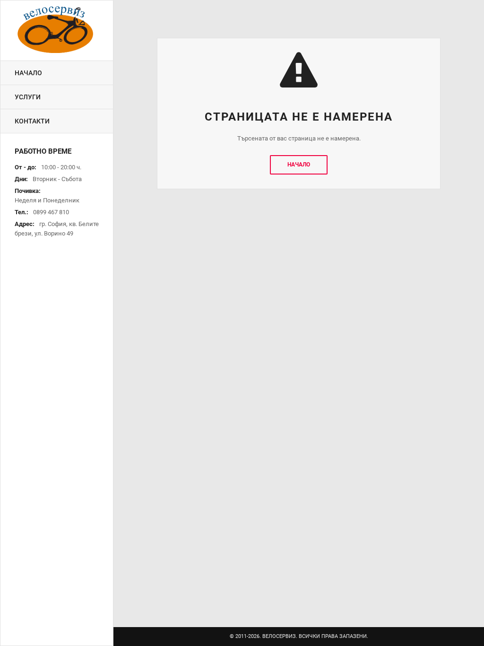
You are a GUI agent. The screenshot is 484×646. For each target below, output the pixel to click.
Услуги (28, 97)
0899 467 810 (51, 212)
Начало (28, 73)
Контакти (32, 121)
